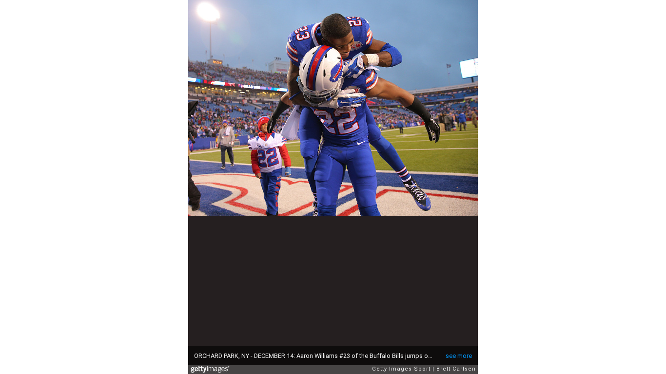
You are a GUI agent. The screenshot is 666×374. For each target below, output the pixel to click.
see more (459, 355)
